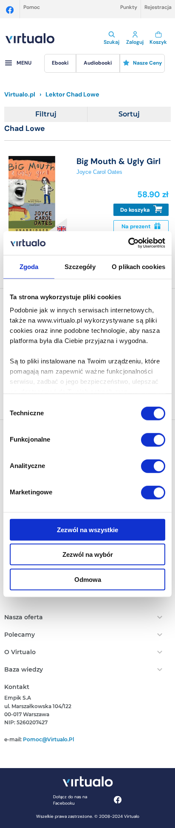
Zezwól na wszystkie (87, 529)
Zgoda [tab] (29, 266)
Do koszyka (135, 209)
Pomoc (31, 7)
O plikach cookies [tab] (138, 266)
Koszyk (158, 42)
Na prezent (136, 226)
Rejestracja (158, 7)
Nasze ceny (147, 63)
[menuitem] (60, 63)
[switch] (153, 439)
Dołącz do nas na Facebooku (70, 800)
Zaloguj (135, 42)
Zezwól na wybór (87, 554)
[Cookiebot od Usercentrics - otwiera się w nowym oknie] (128, 243)
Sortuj (129, 114)
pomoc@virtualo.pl (48, 739)
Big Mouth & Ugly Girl (118, 161)
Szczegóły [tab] (80, 266)
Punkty (128, 7)
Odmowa (87, 579)
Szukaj (111, 42)
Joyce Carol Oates (99, 172)
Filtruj (45, 114)
